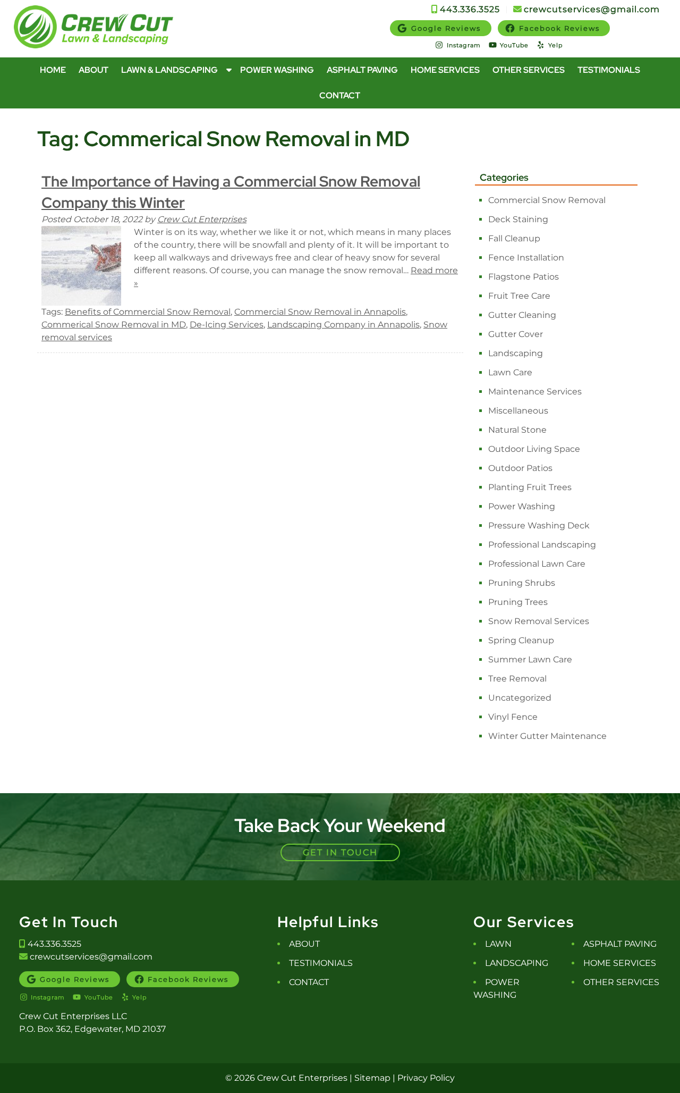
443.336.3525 (471, 9)
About (93, 69)
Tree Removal (517, 679)
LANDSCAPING (516, 963)
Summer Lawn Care (530, 659)
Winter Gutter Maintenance (547, 736)
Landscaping (515, 353)
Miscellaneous (518, 411)
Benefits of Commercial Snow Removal (148, 312)
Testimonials (608, 69)
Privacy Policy (426, 1078)
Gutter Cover (515, 334)
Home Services (445, 69)
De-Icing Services (227, 325)
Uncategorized (519, 698)
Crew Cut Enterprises (201, 219)
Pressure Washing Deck (539, 525)
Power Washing (277, 69)
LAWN (498, 944)
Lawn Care (510, 372)
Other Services (528, 69)
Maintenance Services (535, 391)
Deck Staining (518, 219)
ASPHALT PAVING (620, 944)
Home (53, 69)
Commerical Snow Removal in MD (113, 325)
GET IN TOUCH (340, 852)
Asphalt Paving (362, 69)
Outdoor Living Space (534, 449)
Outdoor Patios (520, 468)
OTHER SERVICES (621, 982)
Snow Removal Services (538, 621)
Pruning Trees (518, 602)
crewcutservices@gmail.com (592, 9)
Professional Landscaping (542, 545)
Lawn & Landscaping (169, 69)
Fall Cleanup (514, 238)
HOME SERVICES (619, 963)
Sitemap (372, 1078)
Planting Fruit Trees (530, 487)
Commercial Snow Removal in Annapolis (320, 312)
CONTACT (309, 982)
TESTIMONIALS (321, 963)
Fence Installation (526, 258)
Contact (339, 95)
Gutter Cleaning (522, 315)
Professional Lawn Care (536, 564)
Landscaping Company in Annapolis (343, 325)
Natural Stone (517, 430)
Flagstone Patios (523, 277)
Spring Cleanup (521, 640)
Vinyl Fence (513, 717)
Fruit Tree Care (519, 296)
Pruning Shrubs (521, 583)
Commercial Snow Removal (547, 200)
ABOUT (304, 944)
